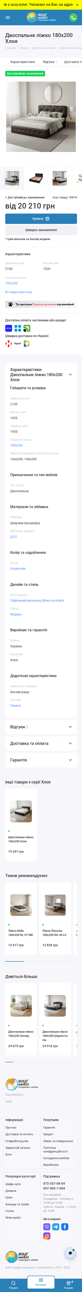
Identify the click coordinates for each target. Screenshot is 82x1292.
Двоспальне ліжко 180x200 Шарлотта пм (55, 1036)
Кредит (48, 1134)
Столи (9, 1211)
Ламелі (15, 705)
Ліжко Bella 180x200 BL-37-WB (20, 933)
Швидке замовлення (41, 230)
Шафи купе (13, 1184)
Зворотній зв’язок (17, 1147)
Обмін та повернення (58, 1141)
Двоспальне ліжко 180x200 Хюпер (20, 1034)
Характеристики (22, 62)
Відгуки (50, 62)
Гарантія (49, 1127)
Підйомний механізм (25, 600)
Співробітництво (16, 1141)
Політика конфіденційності (55, 1149)
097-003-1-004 (54, 1188)
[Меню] (7, 17)
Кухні (9, 1197)
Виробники (51, 1164)
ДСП (13, 537)
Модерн (16, 614)
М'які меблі (13, 1217)
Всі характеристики (18, 292)
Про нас (10, 1127)
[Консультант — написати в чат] (70, 1253)
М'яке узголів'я (53, 600)
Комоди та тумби (17, 1204)
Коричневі (18, 568)
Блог (8, 1154)
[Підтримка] (73, 17)
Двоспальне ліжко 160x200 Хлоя (20, 839)
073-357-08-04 (54, 1183)
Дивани (10, 1190)
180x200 (11, 283)
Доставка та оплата (19, 1134)
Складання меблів (56, 1158)
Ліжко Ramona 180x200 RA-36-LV (54, 933)
